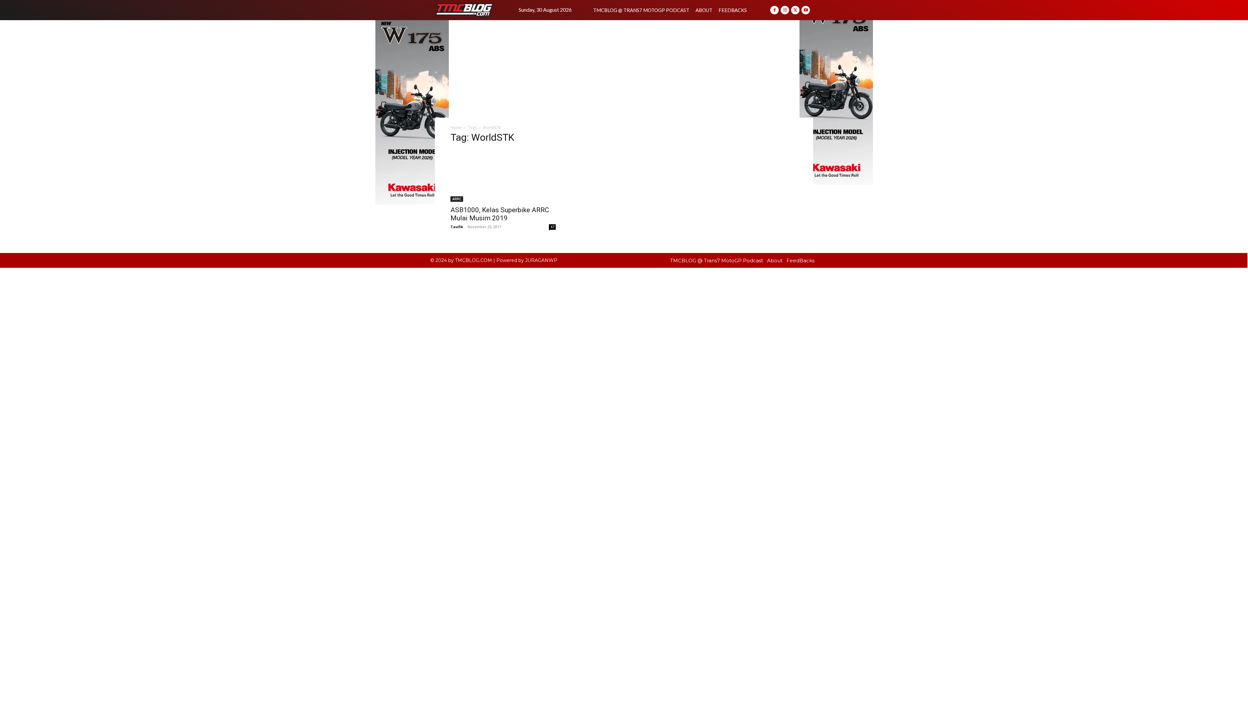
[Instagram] (785, 10)
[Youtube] (805, 10)
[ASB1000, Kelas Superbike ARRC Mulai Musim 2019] (503, 176)
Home (456, 127)
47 (552, 227)
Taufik (456, 226)
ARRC (456, 199)
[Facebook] (774, 10)
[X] (795, 10)
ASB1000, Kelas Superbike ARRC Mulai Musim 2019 (499, 214)
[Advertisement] (624, 68)
